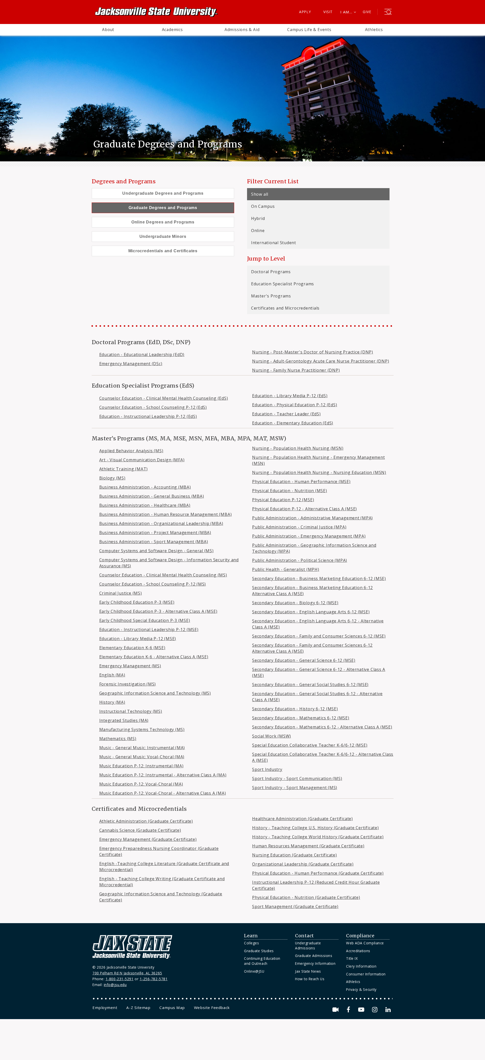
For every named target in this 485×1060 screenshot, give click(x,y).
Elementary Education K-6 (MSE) (132, 647)
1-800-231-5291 (120, 978)
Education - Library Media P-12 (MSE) (137, 638)
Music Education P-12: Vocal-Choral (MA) (141, 784)
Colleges (251, 943)
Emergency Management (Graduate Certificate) (148, 839)
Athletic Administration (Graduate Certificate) (146, 821)
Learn (251, 936)
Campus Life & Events (309, 29)
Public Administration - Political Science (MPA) (299, 560)
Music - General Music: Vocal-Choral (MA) (142, 757)
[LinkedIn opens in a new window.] (388, 1009)
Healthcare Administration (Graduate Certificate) (302, 818)
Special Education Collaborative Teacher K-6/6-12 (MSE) (309, 745)
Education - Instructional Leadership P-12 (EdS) (148, 416)
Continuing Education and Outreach (262, 961)
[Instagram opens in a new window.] (376, 1009)
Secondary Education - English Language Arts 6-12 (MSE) (311, 612)
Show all (259, 194)
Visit (328, 11)
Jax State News (308, 971)
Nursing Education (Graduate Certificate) (294, 855)
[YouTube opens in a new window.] (362, 1009)
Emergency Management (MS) (130, 666)
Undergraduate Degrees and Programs (162, 193)
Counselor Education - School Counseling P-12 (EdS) (153, 407)
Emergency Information (315, 963)
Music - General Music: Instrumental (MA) (142, 747)
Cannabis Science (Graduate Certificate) (140, 830)
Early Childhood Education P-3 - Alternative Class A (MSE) (158, 611)
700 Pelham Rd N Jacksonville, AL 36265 (127, 973)
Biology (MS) (112, 478)
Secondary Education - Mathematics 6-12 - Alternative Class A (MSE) (322, 727)
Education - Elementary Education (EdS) (292, 423)
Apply (305, 11)
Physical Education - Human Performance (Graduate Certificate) (318, 873)
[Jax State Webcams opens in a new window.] (336, 1009)
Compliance (360, 936)
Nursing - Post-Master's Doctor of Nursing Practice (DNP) (312, 352)
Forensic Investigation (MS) (127, 684)
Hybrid (258, 218)
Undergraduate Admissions (308, 945)
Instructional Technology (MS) (130, 711)
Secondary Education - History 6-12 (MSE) (295, 709)
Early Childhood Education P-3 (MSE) (137, 602)
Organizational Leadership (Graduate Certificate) (303, 864)
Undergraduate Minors (162, 236)
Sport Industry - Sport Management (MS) (294, 787)
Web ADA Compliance (365, 943)
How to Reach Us (309, 978)
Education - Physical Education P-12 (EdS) (294, 405)
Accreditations (358, 950)
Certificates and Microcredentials (285, 308)
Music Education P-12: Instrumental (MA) (141, 766)
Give (367, 11)
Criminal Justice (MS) (120, 593)
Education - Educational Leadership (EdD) (142, 354)
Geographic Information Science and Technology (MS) (155, 693)
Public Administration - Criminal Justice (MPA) (299, 527)
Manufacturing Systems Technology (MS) (142, 729)
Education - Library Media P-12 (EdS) (290, 395)
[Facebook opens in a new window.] (349, 1009)
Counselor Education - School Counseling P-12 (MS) (152, 584)
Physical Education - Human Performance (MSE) (301, 481)
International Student (273, 242)
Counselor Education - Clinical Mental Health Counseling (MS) (163, 575)
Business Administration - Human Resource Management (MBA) (165, 514)
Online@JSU (254, 971)
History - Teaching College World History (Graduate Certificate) (317, 837)
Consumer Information (366, 974)
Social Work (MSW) (271, 736)
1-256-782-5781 (154, 978)
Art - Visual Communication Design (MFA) (142, 460)
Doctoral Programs (271, 271)
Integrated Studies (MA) (124, 720)
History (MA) (112, 702)
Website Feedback (212, 1007)
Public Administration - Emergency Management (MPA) (309, 536)
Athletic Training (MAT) (123, 469)
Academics (172, 29)
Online (258, 230)
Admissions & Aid (242, 29)
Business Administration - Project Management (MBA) (155, 532)
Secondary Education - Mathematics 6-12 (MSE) (300, 718)
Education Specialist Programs (282, 284)
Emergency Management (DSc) (130, 363)
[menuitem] (108, 30)
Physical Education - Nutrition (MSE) (289, 490)
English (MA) (112, 675)
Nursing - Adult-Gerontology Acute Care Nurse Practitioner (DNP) (320, 361)
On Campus (263, 206)
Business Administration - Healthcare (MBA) (144, 505)
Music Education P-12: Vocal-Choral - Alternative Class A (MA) (162, 793)
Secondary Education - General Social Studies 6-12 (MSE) (310, 684)
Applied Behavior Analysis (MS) (131, 450)
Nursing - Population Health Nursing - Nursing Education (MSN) (319, 472)
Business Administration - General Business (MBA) (151, 496)
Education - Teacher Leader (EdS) (286, 414)
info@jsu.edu (115, 984)
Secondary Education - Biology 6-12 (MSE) (295, 602)
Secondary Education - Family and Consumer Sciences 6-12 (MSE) (319, 636)
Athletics (374, 29)
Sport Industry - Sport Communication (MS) (297, 778)
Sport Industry (267, 769)
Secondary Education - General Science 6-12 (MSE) (303, 660)
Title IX (352, 958)
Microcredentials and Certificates (163, 251)
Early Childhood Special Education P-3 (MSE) (144, 620)
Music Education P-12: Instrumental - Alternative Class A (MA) (163, 775)
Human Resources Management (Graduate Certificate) (308, 846)
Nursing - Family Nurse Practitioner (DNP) (296, 370)
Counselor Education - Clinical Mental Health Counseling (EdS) (163, 398)
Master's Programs (271, 296)
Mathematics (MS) (117, 738)
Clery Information (361, 966)
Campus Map (172, 1007)
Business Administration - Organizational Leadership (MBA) (161, 523)
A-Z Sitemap (138, 1007)
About (108, 29)
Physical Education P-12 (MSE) (283, 499)
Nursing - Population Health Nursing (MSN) (298, 448)
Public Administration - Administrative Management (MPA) (312, 518)
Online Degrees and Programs (163, 222)
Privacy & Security (361, 989)
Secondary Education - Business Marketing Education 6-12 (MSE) (319, 578)
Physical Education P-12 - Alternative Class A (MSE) (304, 509)
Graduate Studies (259, 950)
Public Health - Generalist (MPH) (285, 569)
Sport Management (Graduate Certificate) (295, 906)
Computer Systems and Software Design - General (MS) (156, 550)
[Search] (388, 12)
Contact (304, 936)
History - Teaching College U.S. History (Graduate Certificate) (315, 827)
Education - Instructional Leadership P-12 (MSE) (149, 629)
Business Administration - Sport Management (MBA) (153, 541)
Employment (104, 1007)
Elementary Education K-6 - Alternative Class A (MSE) (153, 657)
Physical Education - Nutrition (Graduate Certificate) (306, 897)
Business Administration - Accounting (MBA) (145, 487)
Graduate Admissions (313, 955)
